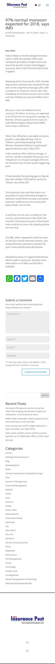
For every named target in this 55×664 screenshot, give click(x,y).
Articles (8, 453)
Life (7, 526)
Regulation (10, 550)
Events (8, 493)
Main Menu (10, 530)
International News (14, 518)
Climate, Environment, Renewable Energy (23, 473)
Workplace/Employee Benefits (18, 583)
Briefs (8, 469)
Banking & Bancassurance (17, 457)
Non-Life (9, 534)
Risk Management (13, 559)
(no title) (9, 440)
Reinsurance (11, 554)
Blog (7, 461)
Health (8, 506)
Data (42, 32)
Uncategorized (11, 575)
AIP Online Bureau (16, 32)
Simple (8, 563)
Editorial (9, 489)
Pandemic (9, 538)
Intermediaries (12, 514)
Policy (8, 546)
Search (45, 395)
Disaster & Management (16, 481)
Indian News (11, 510)
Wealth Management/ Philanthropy (21, 579)
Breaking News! (12, 465)
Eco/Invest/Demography (16, 485)
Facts (7, 498)
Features (9, 502)
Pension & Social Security (16, 542)
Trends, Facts (11, 571)
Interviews (10, 522)
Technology (10, 567)
